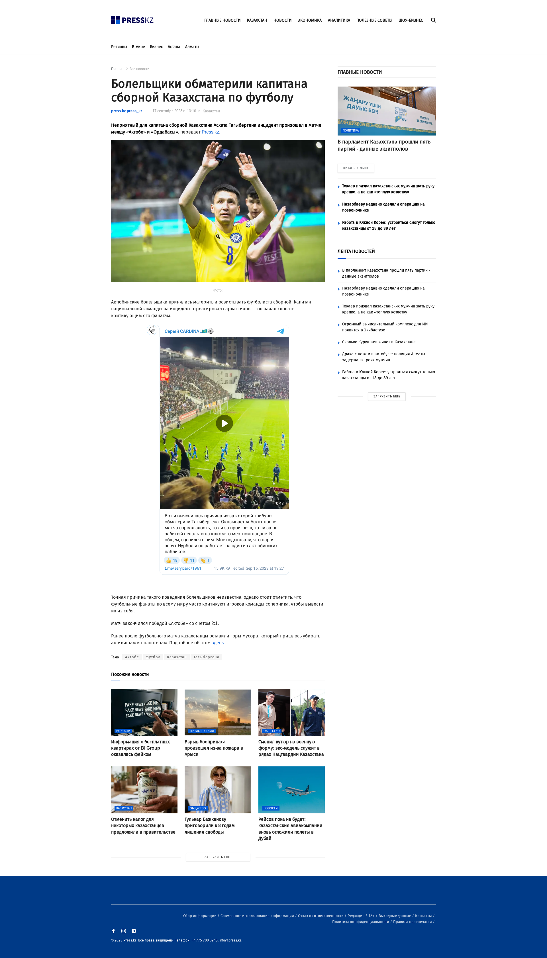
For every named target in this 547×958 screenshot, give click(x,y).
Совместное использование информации (258, 916)
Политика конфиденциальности (361, 922)
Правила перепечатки (413, 922)
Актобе (132, 657)
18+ (371, 916)
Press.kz (210, 132)
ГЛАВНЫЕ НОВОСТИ (222, 20)
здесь (218, 642)
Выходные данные (395, 916)
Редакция (356, 916)
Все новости (139, 69)
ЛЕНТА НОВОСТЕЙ (356, 251)
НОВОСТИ (283, 20)
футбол (153, 657)
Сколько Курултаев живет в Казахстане (379, 342)
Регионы (119, 46)
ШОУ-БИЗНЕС (411, 20)
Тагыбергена (206, 657)
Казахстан (211, 111)
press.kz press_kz (126, 111)
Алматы (192, 46)
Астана (174, 46)
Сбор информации (200, 916)
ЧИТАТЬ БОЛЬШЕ (356, 168)
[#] (132, 18)
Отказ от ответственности (321, 916)
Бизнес (156, 46)
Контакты (424, 916)
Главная (117, 69)
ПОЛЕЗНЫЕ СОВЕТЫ (374, 20)
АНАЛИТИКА (339, 20)
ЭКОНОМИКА (310, 20)
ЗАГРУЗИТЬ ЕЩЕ (218, 857)
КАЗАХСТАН (257, 20)
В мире (138, 46)
